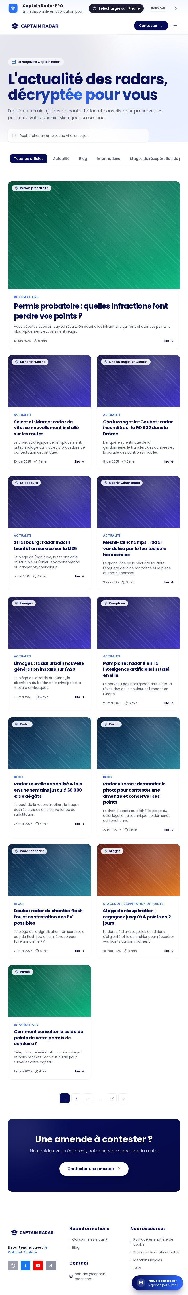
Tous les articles (28, 158)
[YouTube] (38, 1265)
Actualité (61, 158)
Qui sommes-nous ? (88, 1239)
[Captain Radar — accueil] (35, 25)
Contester (148, 25)
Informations (108, 158)
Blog (83, 158)
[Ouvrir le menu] (175, 25)
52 (111, 1098)
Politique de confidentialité (154, 1252)
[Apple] (13, 1265)
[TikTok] (51, 1265)
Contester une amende (90, 1169)
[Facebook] (25, 1265)
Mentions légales (146, 1260)
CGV (135, 1268)
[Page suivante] (123, 1098)
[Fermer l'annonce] (176, 8)
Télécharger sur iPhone (119, 8)
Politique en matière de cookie (151, 1242)
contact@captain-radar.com (91, 1276)
